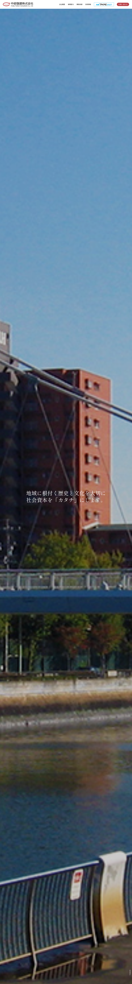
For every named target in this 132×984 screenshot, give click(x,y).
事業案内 (71, 4)
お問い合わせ (123, 4)
